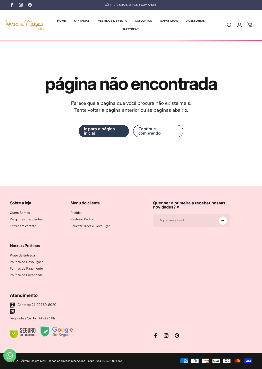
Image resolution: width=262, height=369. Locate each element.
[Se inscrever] (223, 220)
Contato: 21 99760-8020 (36, 304)
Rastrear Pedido (82, 219)
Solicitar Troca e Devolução (90, 226)
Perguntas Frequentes (26, 219)
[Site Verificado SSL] (23, 332)
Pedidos (76, 213)
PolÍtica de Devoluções (26, 262)
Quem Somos (20, 213)
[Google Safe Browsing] (56, 332)
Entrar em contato (23, 226)
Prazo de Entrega (22, 255)
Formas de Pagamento (26, 268)
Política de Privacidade (26, 275)
